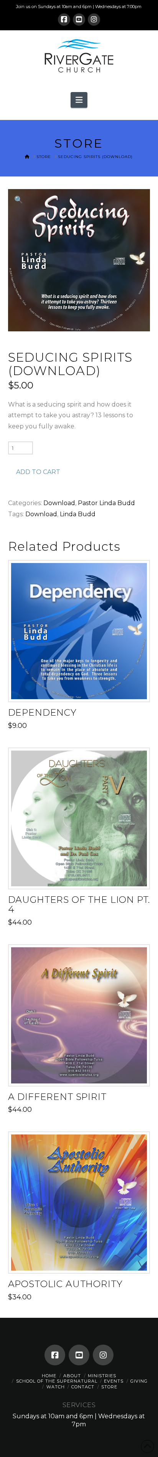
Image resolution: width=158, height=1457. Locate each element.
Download (59, 503)
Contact (82, 1387)
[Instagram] (94, 19)
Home (49, 1375)
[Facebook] (64, 19)
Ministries (102, 1375)
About (72, 1375)
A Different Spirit (57, 1096)
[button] (79, 99)
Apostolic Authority (65, 1283)
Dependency (42, 712)
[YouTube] (79, 19)
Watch (55, 1387)
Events (113, 1381)
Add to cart (38, 472)
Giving (139, 1381)
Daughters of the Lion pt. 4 (79, 904)
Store (109, 1387)
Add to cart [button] (82, 688)
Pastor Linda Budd (106, 503)
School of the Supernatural (56, 1381)
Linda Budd (77, 514)
